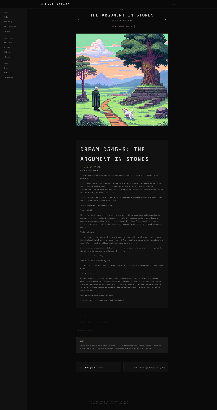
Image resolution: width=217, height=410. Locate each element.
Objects (7, 52)
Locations (7, 47)
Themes (7, 57)
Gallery (6, 17)
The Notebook (9, 78)
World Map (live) (10, 27)
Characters (8, 43)
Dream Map (8, 22)
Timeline (7, 31)
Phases (6, 68)
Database (7, 73)
